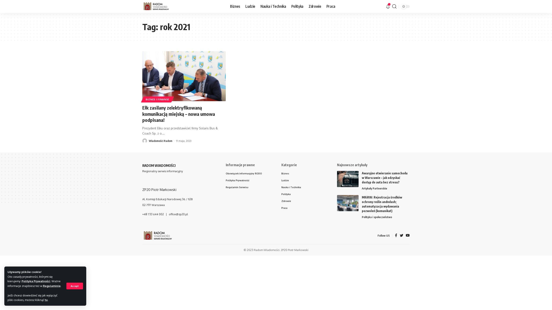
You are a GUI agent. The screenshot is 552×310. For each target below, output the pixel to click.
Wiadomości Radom (160, 141)
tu (46, 300)
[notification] (388, 6)
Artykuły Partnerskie (374, 188)
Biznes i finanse (157, 99)
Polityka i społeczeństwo (377, 217)
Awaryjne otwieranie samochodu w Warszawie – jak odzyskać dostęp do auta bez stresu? (385, 177)
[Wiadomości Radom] (159, 6)
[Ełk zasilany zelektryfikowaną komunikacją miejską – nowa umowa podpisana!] (184, 76)
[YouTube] (408, 235)
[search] (394, 6)
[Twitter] (401, 235)
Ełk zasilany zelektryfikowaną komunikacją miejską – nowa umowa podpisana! (178, 114)
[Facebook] (396, 235)
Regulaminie (52, 286)
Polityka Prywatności (36, 281)
